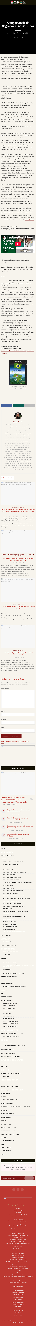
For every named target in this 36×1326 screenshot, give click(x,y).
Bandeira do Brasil (18, 507)
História (4, 1066)
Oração (4, 1120)
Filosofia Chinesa (7, 1053)
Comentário (5, 688)
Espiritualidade (7, 1000)
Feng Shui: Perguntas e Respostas (14, 906)
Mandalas (5, 1097)
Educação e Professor (10, 952)
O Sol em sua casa (9, 1063)
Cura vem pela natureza (11, 1036)
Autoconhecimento (8, 945)
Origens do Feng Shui (10, 924)
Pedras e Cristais (8, 1016)
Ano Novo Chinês (7, 855)
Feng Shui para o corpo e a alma (13, 896)
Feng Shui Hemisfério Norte (12, 877)
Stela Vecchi (18, 422)
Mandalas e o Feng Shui (10, 1099)
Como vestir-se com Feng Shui (13, 862)
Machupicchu (6, 1093)
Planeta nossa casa (8, 1127)
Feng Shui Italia (8, 885)
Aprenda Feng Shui (8, 859)
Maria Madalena (7, 1103)
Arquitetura (6, 935)
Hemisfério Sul (8, 914)
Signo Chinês (7, 942)
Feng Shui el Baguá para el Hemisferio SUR (18, 882)
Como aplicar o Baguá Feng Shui (13, 973)
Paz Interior (7, 1013)
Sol (2, 1144)
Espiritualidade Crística (10, 1030)
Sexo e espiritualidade (10, 1021)
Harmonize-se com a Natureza (12, 1060)
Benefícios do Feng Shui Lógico (15, 1045)
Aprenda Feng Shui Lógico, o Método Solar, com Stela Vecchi (18, 555)
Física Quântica (8, 908)
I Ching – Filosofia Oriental (11, 1073)
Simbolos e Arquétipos (10, 1023)
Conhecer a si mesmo (9, 976)
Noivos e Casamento (9, 921)
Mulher (4, 1110)
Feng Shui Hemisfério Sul (11, 880)
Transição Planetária (10, 1026)
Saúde (3, 1138)
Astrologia (5, 939)
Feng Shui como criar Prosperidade (14, 872)
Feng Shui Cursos (7, 1049)
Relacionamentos (9, 929)
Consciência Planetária (10, 980)
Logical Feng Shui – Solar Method (14, 916)
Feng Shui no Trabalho (10, 893)
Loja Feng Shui (8, 919)
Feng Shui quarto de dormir (12, 903)
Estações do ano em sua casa (12, 1033)
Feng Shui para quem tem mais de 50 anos (16, 898)
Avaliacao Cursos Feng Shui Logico (14, 986)
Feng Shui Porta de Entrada (12, 901)
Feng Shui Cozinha (9, 874)
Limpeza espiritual (9, 1011)
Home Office (5, 1070)
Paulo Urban (29, 220)
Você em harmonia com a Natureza (14, 932)
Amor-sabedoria (18, 604)
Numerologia (6, 1117)
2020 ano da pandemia (10, 1003)
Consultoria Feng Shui (10, 864)
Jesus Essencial (18, 1310)
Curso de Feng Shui (9, 1043)
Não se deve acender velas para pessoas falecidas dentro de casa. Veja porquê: (14, 799)
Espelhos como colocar (11, 867)
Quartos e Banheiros (10, 926)
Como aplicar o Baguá (9, 962)
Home (18, 1208)
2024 (3, 848)
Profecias (6, 1083)
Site (2, 727)
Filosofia (6, 1076)
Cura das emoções (9, 1008)
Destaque (4, 990)
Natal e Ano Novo (7, 1113)
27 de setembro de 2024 (17, 37)
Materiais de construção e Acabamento (16, 1107)
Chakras (4, 958)
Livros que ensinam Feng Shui (12, 1090)
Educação (8, 954)
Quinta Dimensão (8, 1018)
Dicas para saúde (8, 1140)
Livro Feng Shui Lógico (9, 1086)
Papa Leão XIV (6, 1124)
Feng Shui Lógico (8, 888)
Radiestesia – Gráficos (9, 1131)
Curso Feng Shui (7, 983)
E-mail (4, 719)
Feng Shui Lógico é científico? (13, 890)
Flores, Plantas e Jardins (10, 1056)
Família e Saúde (8, 869)
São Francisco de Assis (10, 1134)
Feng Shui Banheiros (18, 1233)
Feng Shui (4, 1040)
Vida (2, 1154)
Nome (4, 711)
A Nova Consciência (9, 1005)
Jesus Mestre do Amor (9, 1080)
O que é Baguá (7, 969)
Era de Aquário (6, 997)
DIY (2, 993)
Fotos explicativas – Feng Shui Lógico (15, 911)
